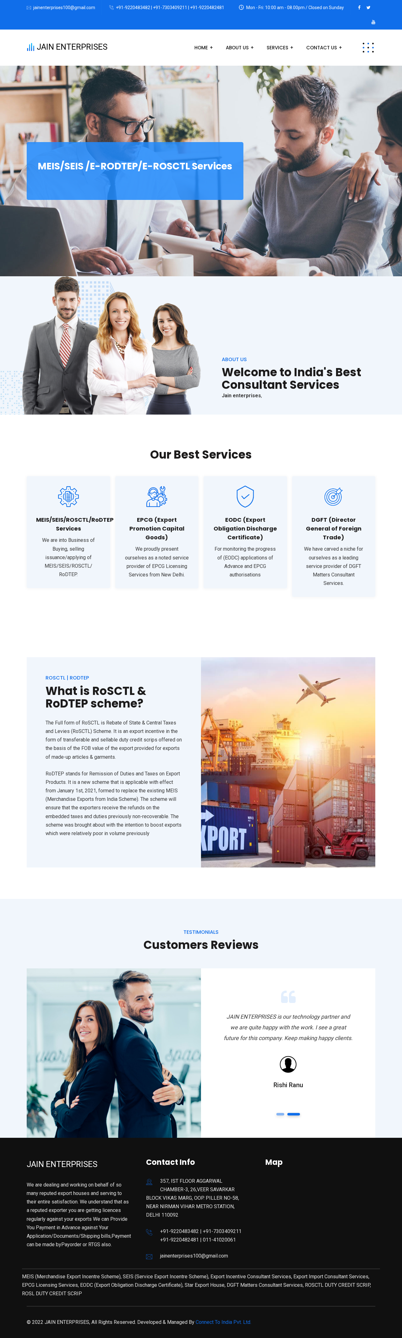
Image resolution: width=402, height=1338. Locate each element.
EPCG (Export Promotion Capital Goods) (156, 528)
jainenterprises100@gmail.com (64, 7)
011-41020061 (219, 1240)
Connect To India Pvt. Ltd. (222, 1322)
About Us (237, 47)
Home (201, 47)
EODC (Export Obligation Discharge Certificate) (245, 528)
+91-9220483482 (133, 7)
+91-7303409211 (170, 7)
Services (277, 47)
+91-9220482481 (207, 7)
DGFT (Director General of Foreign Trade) (333, 528)
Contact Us (321, 47)
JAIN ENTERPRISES (71, 47)
